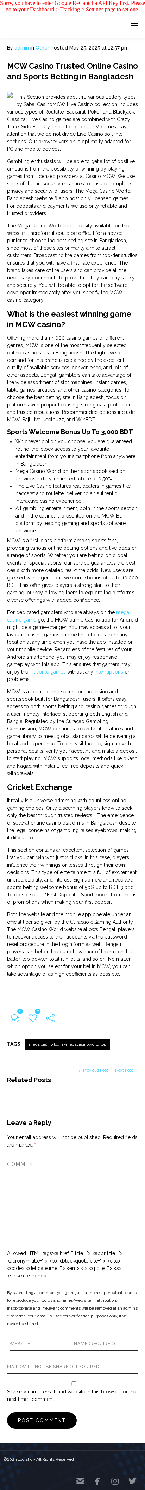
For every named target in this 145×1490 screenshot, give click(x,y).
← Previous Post (93, 1070)
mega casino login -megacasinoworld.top (67, 1044)
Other (42, 48)
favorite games (49, 672)
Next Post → (126, 1070)
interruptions (109, 672)
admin (21, 48)
